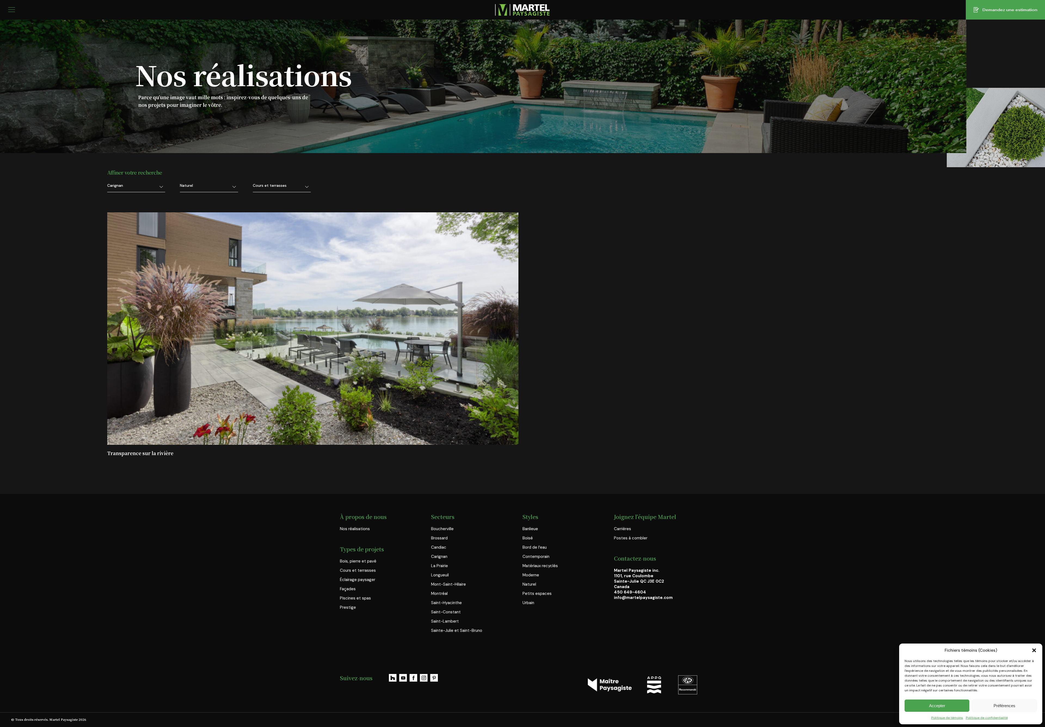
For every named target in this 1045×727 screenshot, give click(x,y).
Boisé (527, 538)
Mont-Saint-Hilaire (448, 584)
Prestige (348, 607)
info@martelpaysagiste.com (643, 597)
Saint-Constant (446, 612)
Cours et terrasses (358, 570)
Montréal (439, 593)
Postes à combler (630, 538)
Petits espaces (537, 593)
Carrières (622, 529)
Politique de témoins (947, 718)
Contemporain (535, 556)
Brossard (439, 538)
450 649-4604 (630, 592)
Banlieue (530, 529)
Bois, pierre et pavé (358, 561)
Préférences (1004, 705)
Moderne (530, 575)
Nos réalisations (355, 529)
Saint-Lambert (445, 621)
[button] (1034, 650)
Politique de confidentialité (987, 718)
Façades (348, 589)
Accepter (937, 705)
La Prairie (439, 565)
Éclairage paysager (357, 579)
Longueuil (440, 575)
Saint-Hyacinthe (446, 602)
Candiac (438, 547)
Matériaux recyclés (540, 565)
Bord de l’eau (534, 547)
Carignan (439, 556)
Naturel (529, 584)
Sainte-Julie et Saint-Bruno (456, 630)
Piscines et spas (355, 598)
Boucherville (442, 529)
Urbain (528, 602)
